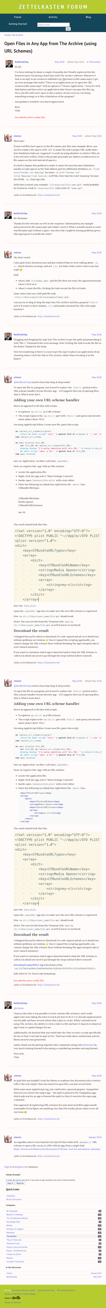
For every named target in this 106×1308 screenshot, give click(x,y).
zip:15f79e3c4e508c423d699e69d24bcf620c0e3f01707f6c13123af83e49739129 (54, 968)
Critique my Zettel (13, 1254)
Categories (10, 1196)
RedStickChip (21, 61)
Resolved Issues (13, 1243)
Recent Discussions (14, 1199)
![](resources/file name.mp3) (65, 185)
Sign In (8, 1166)
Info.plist (30, 606)
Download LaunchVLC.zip (28, 964)
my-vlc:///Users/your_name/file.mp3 (39, 616)
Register (19, 1166)
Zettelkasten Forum (53, 6)
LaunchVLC (62, 461)
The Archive (94, 61)
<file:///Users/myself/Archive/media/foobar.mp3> (41, 297)
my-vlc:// (36, 412)
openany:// (85, 1142)
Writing (9, 1225)
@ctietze (19, 1008)
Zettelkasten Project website (24, 1290)
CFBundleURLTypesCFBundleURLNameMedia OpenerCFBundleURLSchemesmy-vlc (41, 807)
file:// (94, 302)
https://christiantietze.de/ (49, 195)
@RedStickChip (22, 382)
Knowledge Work (13, 1222)
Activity (53, 17)
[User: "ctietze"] (8, 138)
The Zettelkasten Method (17, 1218)
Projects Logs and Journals (17, 1247)
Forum (17, 17)
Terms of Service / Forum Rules (19, 1293)
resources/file (46, 188)
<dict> (75, 484)
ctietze (17, 135)
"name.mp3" (76, 188)
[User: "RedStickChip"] (9, 64)
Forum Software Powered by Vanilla (12, 1298)
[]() (55, 266)
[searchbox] (53, 25)
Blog (88, 17)
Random (9, 1258)
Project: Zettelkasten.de (16, 1250)
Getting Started (18, 23)
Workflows (10, 1232)
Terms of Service (12, 1302)
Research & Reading (14, 1214)
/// (50, 306)
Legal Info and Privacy (46, 1290)
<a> (27, 179)
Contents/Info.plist (44, 480)
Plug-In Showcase (14, 1240)
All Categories (12, 1211)
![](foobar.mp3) (39, 281)
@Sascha (88, 1044)
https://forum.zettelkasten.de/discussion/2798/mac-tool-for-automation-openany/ (57, 1149)
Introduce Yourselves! (15, 1261)
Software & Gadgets (14, 1229)
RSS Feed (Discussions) (66, 1290)
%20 (50, 150)
